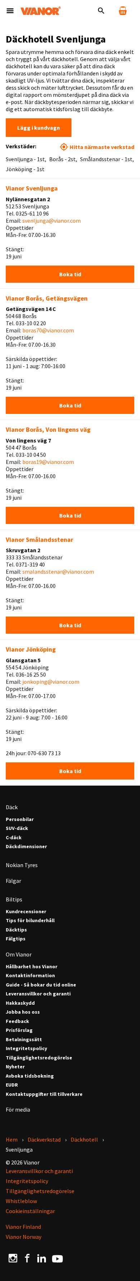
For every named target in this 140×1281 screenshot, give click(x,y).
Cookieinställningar (30, 1211)
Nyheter (15, 1067)
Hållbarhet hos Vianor (31, 967)
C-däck (14, 838)
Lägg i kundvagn (38, 127)
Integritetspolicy (26, 1048)
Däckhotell (84, 1139)
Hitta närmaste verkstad (102, 146)
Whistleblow (21, 1201)
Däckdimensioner (26, 847)
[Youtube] (57, 1258)
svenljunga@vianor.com (51, 220)
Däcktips (16, 930)
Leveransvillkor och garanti (38, 994)
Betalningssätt (24, 1040)
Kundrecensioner (26, 912)
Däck (12, 807)
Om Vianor (19, 954)
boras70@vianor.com (48, 330)
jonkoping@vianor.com (50, 681)
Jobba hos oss (23, 1012)
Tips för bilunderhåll (30, 921)
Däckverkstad (44, 1139)
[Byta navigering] (10, 10)
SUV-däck (17, 828)
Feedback (17, 1021)
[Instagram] (13, 1258)
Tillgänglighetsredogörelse (39, 1058)
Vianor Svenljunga (32, 188)
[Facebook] (27, 1258)
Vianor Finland (23, 1226)
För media (18, 1109)
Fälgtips (15, 939)
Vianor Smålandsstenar (39, 539)
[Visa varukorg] (123, 10)
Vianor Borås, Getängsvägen (47, 298)
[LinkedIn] (41, 1258)
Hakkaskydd (20, 1003)
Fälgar (13, 880)
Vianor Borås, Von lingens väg (48, 429)
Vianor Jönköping (31, 649)
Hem (12, 1139)
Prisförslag (19, 1030)
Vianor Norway (23, 1236)
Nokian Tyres (22, 865)
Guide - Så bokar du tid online (41, 985)
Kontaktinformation (30, 976)
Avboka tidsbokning (30, 1076)
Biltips (14, 899)
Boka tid (70, 274)
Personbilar (20, 819)
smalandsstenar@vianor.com (58, 571)
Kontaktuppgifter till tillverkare (44, 1094)
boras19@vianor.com (48, 461)
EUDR (12, 1085)
